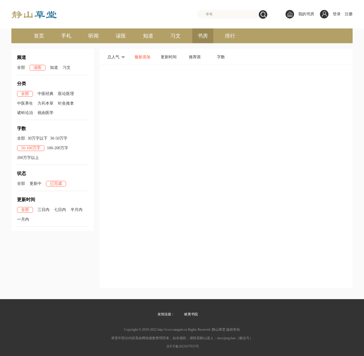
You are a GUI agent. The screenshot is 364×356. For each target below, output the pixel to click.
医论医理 (66, 94)
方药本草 (45, 103)
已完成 (56, 183)
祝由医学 (45, 113)
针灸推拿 (66, 103)
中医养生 (25, 103)
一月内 (23, 219)
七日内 (60, 210)
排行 (230, 36)
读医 (121, 36)
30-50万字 (58, 138)
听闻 (93, 36)
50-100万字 (30, 148)
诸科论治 (25, 113)
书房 (203, 36)
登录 (337, 14)
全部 (21, 67)
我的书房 (306, 14)
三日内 (43, 210)
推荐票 (195, 57)
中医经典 (45, 94)
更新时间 (169, 57)
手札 (66, 36)
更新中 (36, 183)
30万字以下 (37, 138)
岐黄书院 (191, 314)
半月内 (76, 210)
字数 (221, 57)
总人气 (113, 57)
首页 (39, 36)
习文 (175, 36)
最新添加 (142, 57)
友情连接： (166, 314)
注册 (349, 14)
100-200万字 (57, 148)
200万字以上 (28, 158)
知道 (148, 36)
